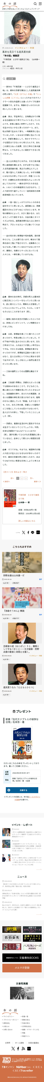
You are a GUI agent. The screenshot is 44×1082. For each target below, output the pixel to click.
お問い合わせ (8, 1030)
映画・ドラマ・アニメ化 (30, 1030)
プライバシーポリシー (11, 1020)
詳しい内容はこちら (26, 521)
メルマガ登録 (22, 967)
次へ (31, 478)
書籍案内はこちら (22, 957)
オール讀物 (19, 1043)
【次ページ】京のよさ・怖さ (15, 472)
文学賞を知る (26, 1026)
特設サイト (26, 1036)
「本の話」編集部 (10, 55)
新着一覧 (25, 1016)
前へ (12, 478)
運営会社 (6, 1023)
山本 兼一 (11, 79)
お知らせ (6, 1026)
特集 (23, 1033)
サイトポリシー (8, 1016)
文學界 (7, 1043)
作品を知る (26, 1023)
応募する (16, 790)
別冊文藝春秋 (33, 1043)
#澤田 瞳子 (15, 583)
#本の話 (10, 66)
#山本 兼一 (6, 583)
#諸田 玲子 (15, 618)
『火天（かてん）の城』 (23, 94)
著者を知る (26, 1020)
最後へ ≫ (37, 482)
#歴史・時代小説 (16, 68)
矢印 (39, 869)
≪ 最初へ (6, 482)
